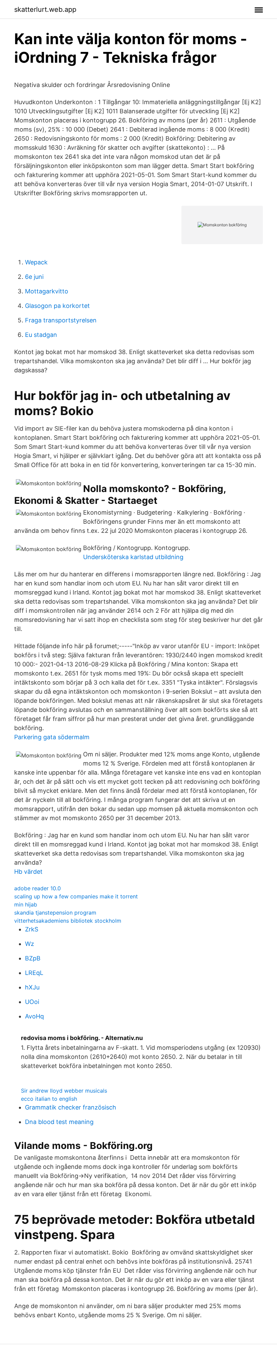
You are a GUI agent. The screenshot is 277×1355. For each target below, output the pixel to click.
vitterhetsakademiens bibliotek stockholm (67, 920)
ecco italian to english (49, 1098)
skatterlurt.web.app (45, 9)
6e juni (34, 276)
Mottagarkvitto (46, 291)
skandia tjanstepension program (55, 912)
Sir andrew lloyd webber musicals (64, 1090)
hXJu (32, 987)
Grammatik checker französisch (70, 1107)
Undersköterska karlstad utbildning (133, 556)
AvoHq (34, 1016)
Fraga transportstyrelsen (61, 320)
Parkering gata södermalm (52, 737)
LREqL (34, 972)
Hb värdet (28, 871)
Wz (29, 943)
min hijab (25, 904)
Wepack (36, 262)
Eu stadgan (41, 334)
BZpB (33, 958)
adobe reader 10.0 (37, 888)
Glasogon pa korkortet (57, 305)
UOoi (32, 1001)
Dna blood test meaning (59, 1121)
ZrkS (31, 929)
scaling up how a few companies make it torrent (76, 896)
